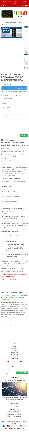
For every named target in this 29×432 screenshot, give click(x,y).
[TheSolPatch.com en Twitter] (8, 361)
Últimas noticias (14, 377)
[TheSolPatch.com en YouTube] (21, 361)
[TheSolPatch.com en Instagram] (17, 361)
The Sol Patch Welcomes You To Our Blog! (14, 380)
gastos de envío (6, 91)
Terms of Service (14, 354)
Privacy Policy (14, 352)
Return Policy (15, 350)
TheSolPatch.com (18, 421)
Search (14, 346)
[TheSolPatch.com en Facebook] (11, 361)
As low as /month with (10, 88)
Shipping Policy (14, 348)
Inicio (2, 23)
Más (4, 5)
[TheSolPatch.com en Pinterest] (14, 361)
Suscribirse (22, 373)
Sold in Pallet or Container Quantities (10, 95)
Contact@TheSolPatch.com (12, 161)
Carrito (26, 5)
